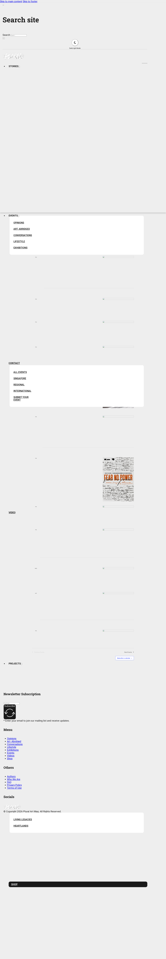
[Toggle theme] (75, 42)
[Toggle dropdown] (19, 67)
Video (12, 512)
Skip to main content (11, 1)
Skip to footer (30, 1)
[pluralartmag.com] (75, 56)
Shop (14, 884)
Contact (14, 363)
